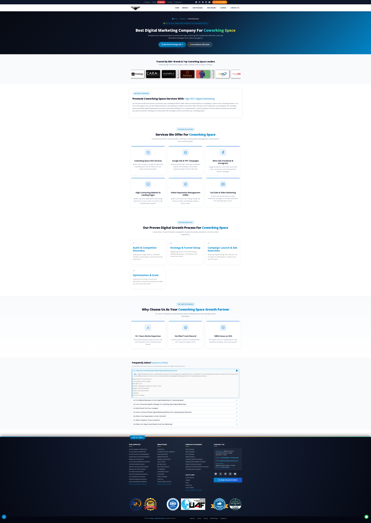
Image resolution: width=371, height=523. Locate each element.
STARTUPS (160, 479)
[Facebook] (196, 2)
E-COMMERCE (161, 469)
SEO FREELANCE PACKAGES (193, 469)
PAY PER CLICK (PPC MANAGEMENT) (139, 454)
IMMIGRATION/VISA (162, 457)
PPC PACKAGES (190, 454)
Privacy (206, 518)
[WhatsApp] (366, 517)
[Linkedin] (203, 2)
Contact (170, 2)
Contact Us (223, 518)
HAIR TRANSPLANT (162, 454)
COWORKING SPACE (163, 472)
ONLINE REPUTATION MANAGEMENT (139, 457)
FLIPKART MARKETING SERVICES (138, 479)
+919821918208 (224, 467)
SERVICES (185, 8)
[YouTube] (209, 2)
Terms (199, 518)
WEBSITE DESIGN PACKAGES (194, 464)
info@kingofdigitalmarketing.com (228, 461)
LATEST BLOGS (190, 478)
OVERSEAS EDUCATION (163, 459)
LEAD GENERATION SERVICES (137, 477)
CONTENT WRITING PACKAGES (194, 459)
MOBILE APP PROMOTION (136, 459)
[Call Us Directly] (4, 517)
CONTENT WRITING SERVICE (137, 464)
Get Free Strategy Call (172, 44)
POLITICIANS (160, 474)
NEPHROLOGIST (161, 464)
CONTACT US (235, 8)
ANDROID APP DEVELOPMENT (137, 469)
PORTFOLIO (189, 485)
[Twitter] (199, 2)
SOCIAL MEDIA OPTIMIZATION (137, 452)
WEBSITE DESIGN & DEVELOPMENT (139, 467)
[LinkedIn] (225, 474)
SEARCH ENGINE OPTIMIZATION (138, 449)
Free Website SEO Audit (200, 44)
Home (177, 8)
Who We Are (211, 8)
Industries (183, 19)
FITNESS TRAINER (162, 477)
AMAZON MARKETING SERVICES (138, 481)
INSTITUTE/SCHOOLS (163, 467)
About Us (147, 2)
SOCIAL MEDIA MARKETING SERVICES (139, 462)
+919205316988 (234, 458)
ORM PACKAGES (190, 457)
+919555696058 (224, 458)
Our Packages (198, 8)
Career (162, 2)
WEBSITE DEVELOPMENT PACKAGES (196, 462)
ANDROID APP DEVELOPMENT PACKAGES (197, 467)
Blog (154, 2)
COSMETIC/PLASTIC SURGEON (165, 452)
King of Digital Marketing (157, 518)
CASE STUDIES (190, 487)
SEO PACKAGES (190, 449)
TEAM (187, 483)
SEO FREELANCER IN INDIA (136, 472)
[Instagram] (206, 2)
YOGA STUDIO (161, 462)
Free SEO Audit (221, 2)
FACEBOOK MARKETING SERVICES (138, 474)
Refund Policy (214, 518)
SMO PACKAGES (190, 452)
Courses (223, 8)
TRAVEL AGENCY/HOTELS (164, 481)
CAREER (188, 480)
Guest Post (178, 2)
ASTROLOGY (160, 449)
